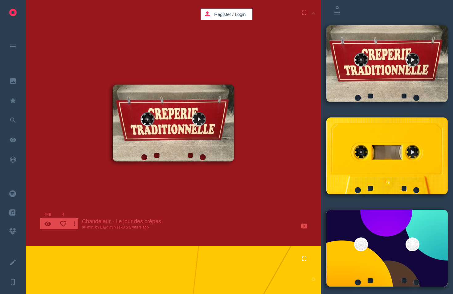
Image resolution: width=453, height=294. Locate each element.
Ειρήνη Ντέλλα (114, 226)
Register (222, 14)
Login (240, 14)
